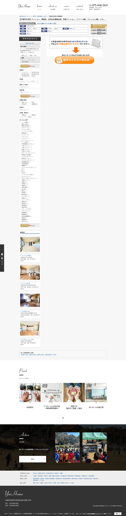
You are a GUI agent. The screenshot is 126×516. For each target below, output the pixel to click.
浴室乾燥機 (25, 164)
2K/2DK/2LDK (25, 74)
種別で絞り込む (30, 43)
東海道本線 (59, 478)
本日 (33, 102)
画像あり (24, 115)
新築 (31, 55)
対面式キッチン (27, 158)
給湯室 (24, 218)
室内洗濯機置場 (27, 216)
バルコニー (25, 138)
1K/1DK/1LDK (35, 72)
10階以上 (25, 183)
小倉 (58, 483)
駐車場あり (25, 194)
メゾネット (25, 135)
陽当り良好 (25, 124)
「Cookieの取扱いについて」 (93, 513)
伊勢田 (62, 483)
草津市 (56, 473)
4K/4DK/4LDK (25, 76)
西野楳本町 (71, 476)
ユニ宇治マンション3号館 (27, 339)
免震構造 (25, 212)
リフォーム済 (26, 129)
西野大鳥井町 (55, 476)
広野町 (45, 476)
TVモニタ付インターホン (29, 178)
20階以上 (25, 185)
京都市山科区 (40, 354)
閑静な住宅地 (26, 126)
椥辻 (38, 483)
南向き (24, 191)
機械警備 (25, 220)
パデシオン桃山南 (25, 283)
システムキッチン (27, 156)
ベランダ (25, 136)
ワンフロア (25, 196)
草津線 (80, 478)
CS (23, 169)
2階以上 (25, 182)
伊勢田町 (40, 476)
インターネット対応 (28, 174)
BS (23, 171)
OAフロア (25, 221)
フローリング (26, 210)
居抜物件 (25, 205)
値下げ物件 (25, 62)
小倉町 (35, 476)
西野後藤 (77, 476)
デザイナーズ (26, 127)
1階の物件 (25, 187)
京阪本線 (95, 478)
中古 (35, 55)
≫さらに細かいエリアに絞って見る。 (47, 23)
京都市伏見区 (32, 354)
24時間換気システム (28, 144)
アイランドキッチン (28, 160)
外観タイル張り (27, 151)
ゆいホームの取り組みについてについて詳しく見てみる (74, 398)
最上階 (24, 189)
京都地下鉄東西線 (50, 478)
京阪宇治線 (74, 478)
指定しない (25, 55)
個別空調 (25, 207)
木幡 (50, 476)
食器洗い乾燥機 (27, 154)
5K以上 (34, 76)
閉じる (118, 513)
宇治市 (54, 354)
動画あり (34, 115)
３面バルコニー (27, 147)
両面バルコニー (27, 149)
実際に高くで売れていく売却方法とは (29, 398)
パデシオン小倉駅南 (26, 255)
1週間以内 (34, 104)
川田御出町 (64, 476)
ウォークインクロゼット (29, 167)
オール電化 (25, 142)
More (32, 459)
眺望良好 (25, 133)
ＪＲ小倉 (71, 483)
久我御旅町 (91, 476)
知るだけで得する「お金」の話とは (52, 398)
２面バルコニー (27, 145)
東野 (34, 483)
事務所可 (25, 201)
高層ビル (25, 198)
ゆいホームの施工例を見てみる (96, 398)
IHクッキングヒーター (28, 153)
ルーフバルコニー (27, 140)
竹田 (66, 483)
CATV (24, 173)
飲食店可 (25, 203)
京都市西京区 (48, 354)
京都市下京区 (24, 354)
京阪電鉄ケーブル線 (38, 480)
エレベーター (26, 200)
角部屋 (24, 192)
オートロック (26, 176)
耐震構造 (25, 214)
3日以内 (24, 104)
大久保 (45, 483)
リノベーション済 (27, 131)
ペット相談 (25, 122)
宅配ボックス (26, 180)
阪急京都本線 (66, 478)
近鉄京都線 (36, 478)
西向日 (50, 483)
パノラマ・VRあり (27, 116)
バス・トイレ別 (27, 209)
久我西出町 (84, 476)
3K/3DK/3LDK (35, 74)
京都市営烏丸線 (87, 478)
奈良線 (42, 478)
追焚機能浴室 (26, 162)
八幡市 (61, 473)
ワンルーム (25, 72)
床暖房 (24, 165)
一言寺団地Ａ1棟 (25, 311)
